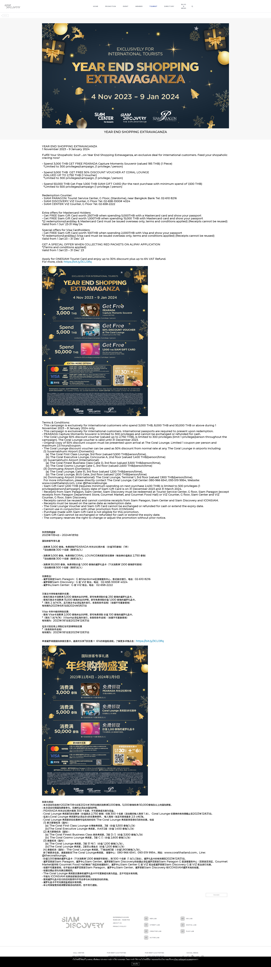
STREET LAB (155, 925)
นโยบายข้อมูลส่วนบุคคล (183, 959)
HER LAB (153, 919)
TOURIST (153, 6)
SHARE (216, 895)
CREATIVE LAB (155, 931)
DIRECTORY (169, 6)
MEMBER (139, 6)
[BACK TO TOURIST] (5, 15)
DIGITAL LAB (191, 925)
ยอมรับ (135, 964)
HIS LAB (189, 919)
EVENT (125, 6)
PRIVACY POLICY (119, 926)
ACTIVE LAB (154, 938)
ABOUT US (117, 923)
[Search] (192, 6)
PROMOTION (110, 6)
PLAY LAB (190, 931)
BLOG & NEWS (183, 6)
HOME (95, 6)
